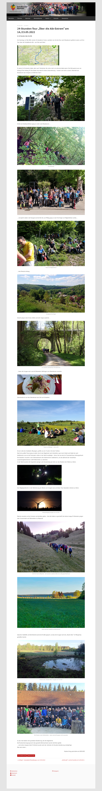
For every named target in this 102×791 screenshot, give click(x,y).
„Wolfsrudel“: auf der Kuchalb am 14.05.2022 (73, 760)
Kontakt (13, 775)
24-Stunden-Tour (22, 755)
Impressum (14, 773)
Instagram (56, 771)
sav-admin (26, 25)
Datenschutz (14, 771)
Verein (47, 18)
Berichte (27, 18)
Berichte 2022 (31, 755)
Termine (19, 18)
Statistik (56, 18)
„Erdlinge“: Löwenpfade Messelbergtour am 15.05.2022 (31, 760)
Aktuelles (11, 18)
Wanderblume (38, 18)
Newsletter (65, 18)
